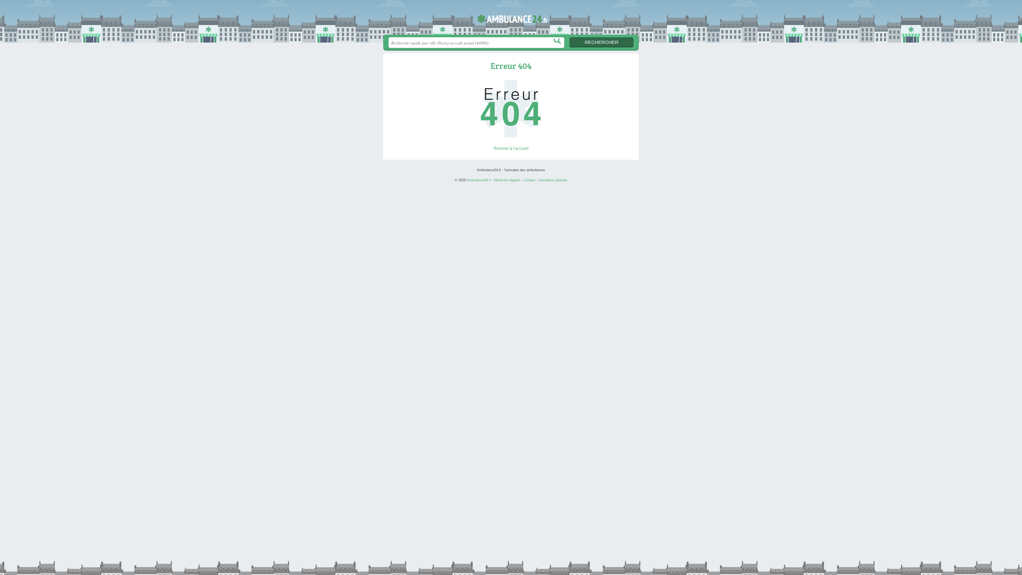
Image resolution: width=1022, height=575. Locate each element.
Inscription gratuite (553, 180)
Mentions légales (507, 180)
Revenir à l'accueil (511, 148)
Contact (529, 180)
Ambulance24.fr (511, 19)
